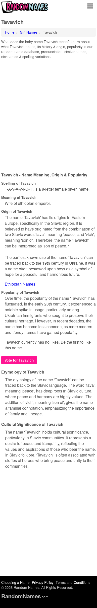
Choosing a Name (15, 582)
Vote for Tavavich (19, 360)
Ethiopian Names (20, 284)
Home (9, 32)
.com (24, 596)
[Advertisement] (48, 113)
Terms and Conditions (73, 582)
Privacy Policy (42, 582)
